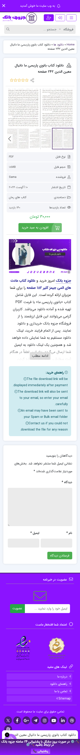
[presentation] (10, 138)
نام (69, 533)
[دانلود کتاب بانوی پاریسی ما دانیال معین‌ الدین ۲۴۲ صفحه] (40, 108)
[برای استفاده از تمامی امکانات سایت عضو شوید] (49, 17)
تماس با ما (60, 691)
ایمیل (34, 533)
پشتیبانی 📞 (40, 751)
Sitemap (64, 698)
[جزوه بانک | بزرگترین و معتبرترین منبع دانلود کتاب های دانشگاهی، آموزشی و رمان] (20, 17)
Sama (12, 177)
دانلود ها (59, 44)
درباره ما (62, 676)
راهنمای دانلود (58, 683)
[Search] (8, 29)
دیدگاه (67, 482)
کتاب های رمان (17, 197)
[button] (3, 5)
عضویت (17, 608)
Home (70, 44)
